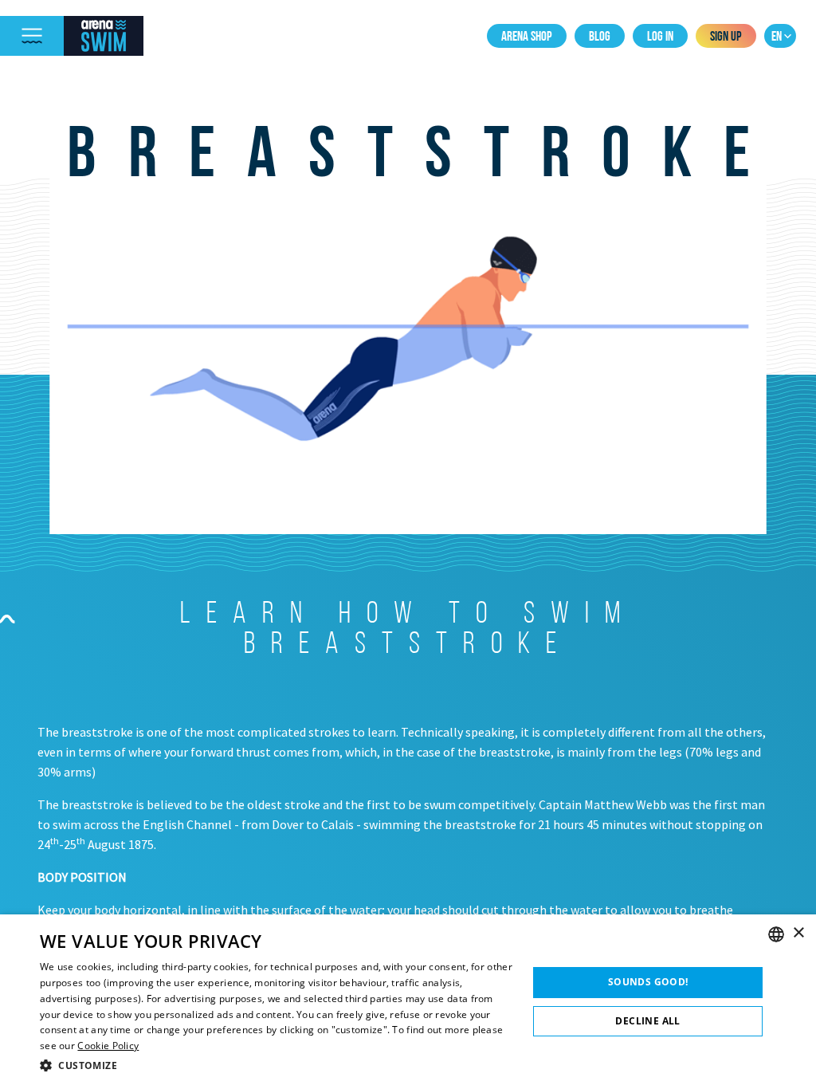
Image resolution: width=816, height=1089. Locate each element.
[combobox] (776, 934)
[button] (276, 1065)
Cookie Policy (108, 1045)
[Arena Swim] (103, 36)
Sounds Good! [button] (648, 982)
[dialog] (408, 1001)
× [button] (798, 933)
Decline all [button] (647, 1021)
